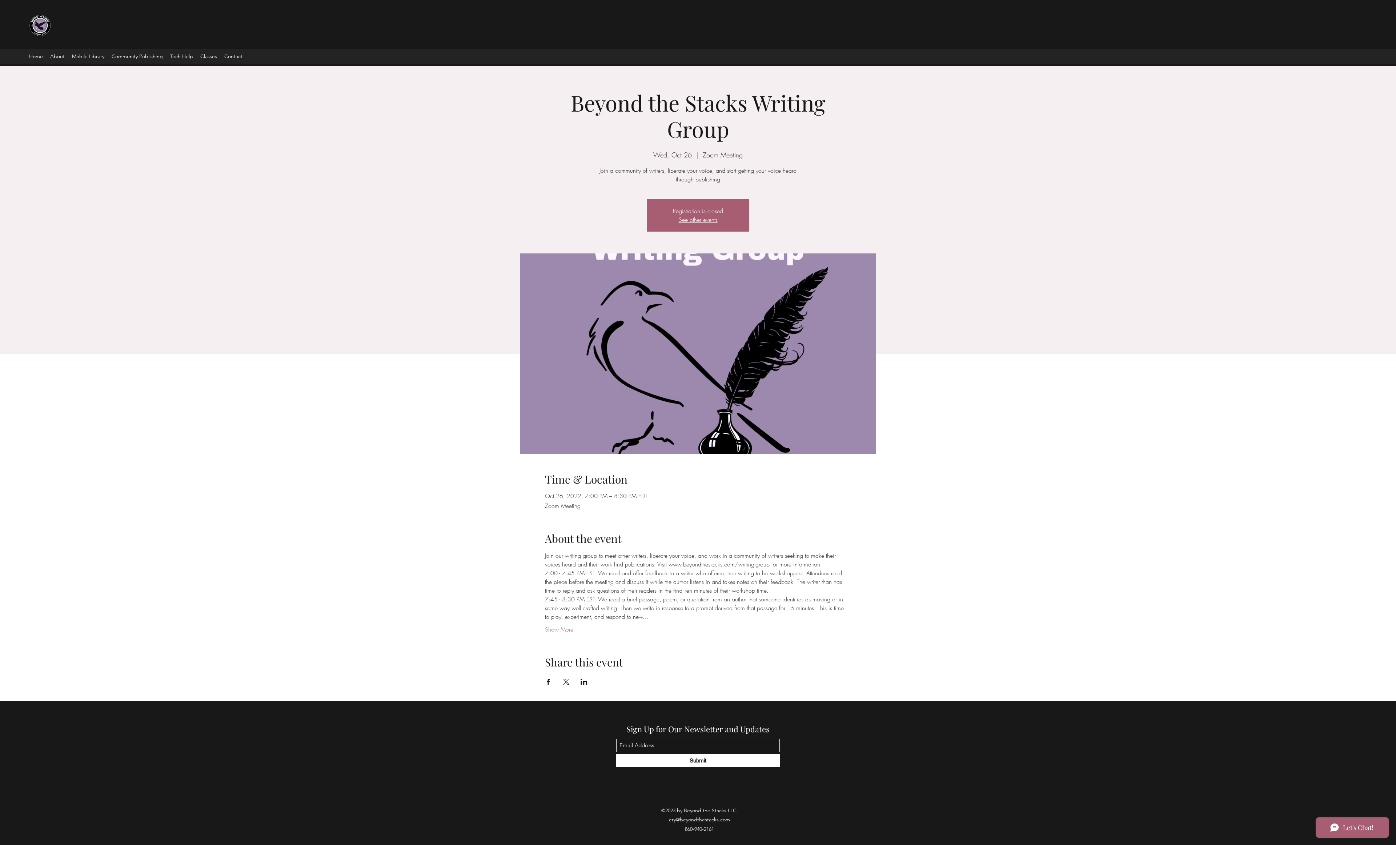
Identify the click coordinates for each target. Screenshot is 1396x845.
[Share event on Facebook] (548, 682)
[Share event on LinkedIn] (584, 682)
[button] (88, 56)
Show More (559, 629)
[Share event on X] (566, 682)
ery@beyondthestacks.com (699, 819)
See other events (698, 220)
